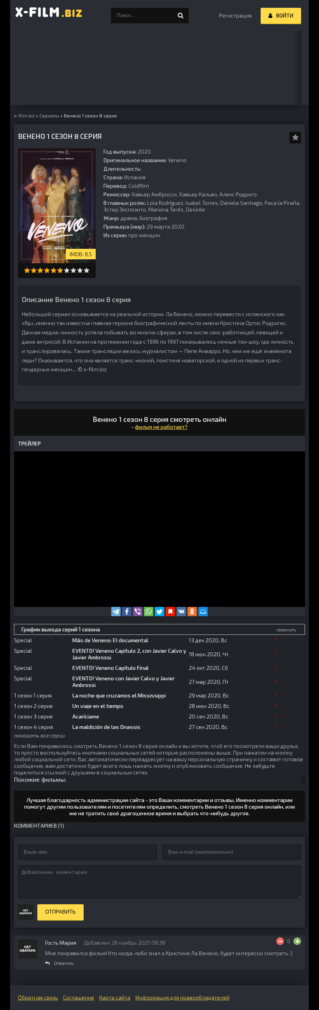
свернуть (286, 629)
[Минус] (280, 941)
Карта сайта (114, 997)
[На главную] (49, 15)
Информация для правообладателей (182, 997)
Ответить (64, 963)
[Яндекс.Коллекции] (170, 611)
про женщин (144, 235)
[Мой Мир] (203, 611)
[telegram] (116, 611)
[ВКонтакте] (181, 611)
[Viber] (137, 611)
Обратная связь (38, 997)
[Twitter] (159, 611)
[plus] (297, 941)
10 (86, 270)
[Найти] (181, 15)
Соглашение (78, 997)
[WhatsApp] (148, 611)
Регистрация (235, 15)
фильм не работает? (161, 426)
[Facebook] (126, 611)
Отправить (60, 912)
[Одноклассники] (192, 611)
